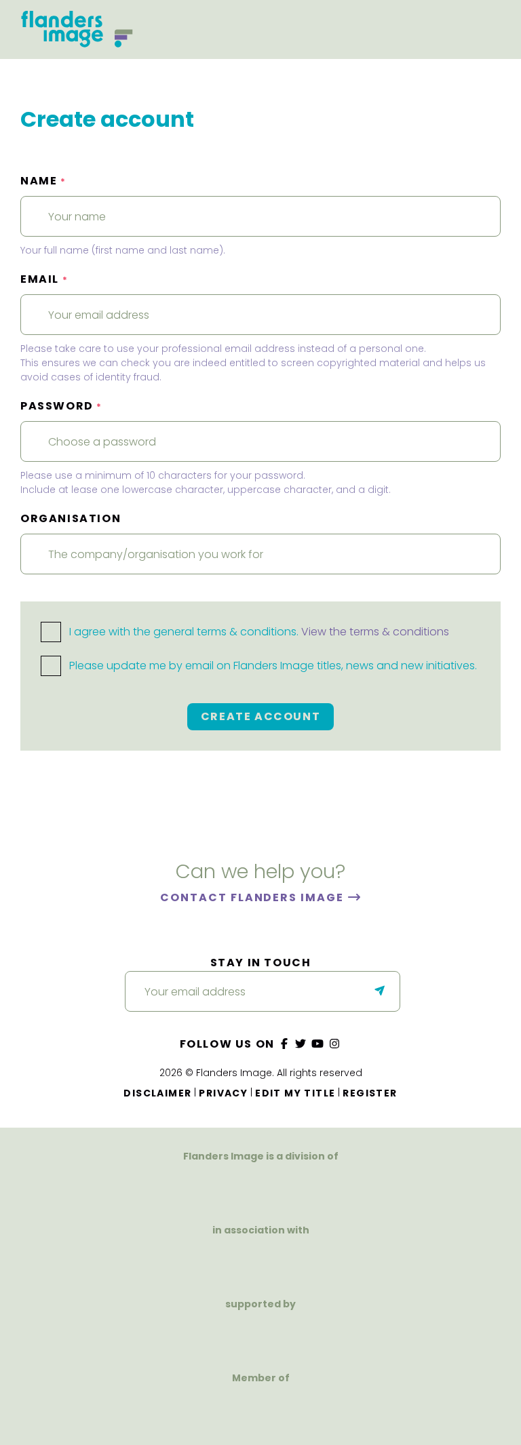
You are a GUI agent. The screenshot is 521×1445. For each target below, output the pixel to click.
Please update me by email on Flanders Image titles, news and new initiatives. (271, 665)
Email (44, 279)
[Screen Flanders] (261, 1261)
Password (61, 406)
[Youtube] (318, 1044)
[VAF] (260, 1187)
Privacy (223, 1093)
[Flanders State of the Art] (213, 1335)
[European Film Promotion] (261, 1409)
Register (370, 1093)
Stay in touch (260, 962)
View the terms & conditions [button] (375, 631)
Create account (260, 716)
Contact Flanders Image (253, 897)
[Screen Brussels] (331, 1335)
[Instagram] (334, 1044)
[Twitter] (301, 1044)
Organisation (70, 518)
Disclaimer (157, 1093)
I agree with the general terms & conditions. (257, 631)
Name (43, 181)
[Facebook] (284, 1044)
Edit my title (295, 1093)
